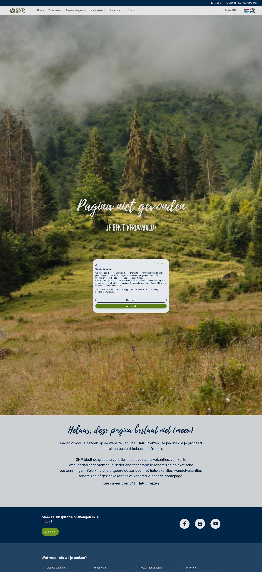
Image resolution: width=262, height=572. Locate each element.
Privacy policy (160, 263)
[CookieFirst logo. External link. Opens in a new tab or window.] (96, 265)
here (119, 286)
